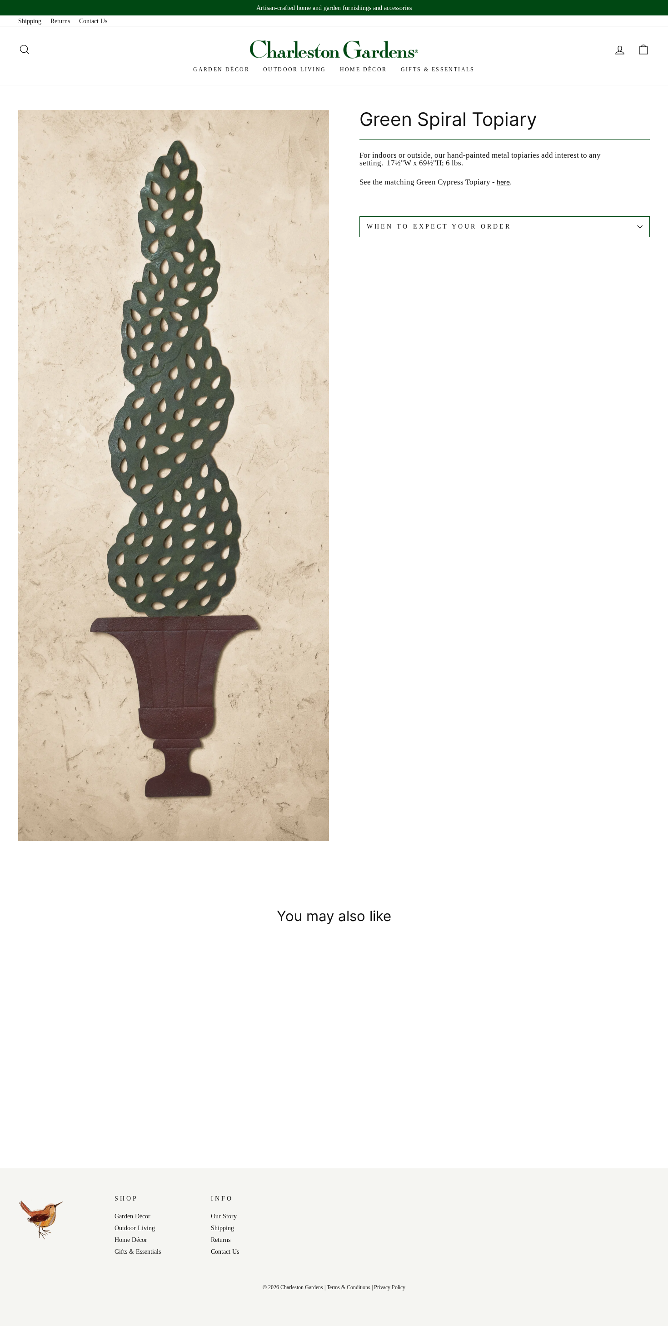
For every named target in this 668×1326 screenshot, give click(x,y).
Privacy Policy (389, 1287)
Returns (60, 21)
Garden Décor (221, 69)
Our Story (224, 1216)
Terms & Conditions (348, 1287)
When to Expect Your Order (439, 226)
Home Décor (363, 69)
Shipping (29, 21)
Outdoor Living (294, 69)
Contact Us (93, 21)
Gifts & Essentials (438, 69)
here (503, 182)
